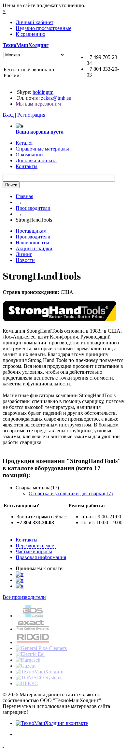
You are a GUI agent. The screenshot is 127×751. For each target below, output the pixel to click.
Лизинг (24, 254)
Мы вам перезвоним (38, 104)
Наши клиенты (32, 242)
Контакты (26, 539)
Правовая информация (41, 557)
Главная (24, 196)
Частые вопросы (34, 551)
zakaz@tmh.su (56, 98)
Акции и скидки (34, 248)
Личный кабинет (34, 22)
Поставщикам (31, 231)
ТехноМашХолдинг (26, 45)
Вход (8, 115)
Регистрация (31, 115)
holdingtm (43, 92)
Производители (33, 208)
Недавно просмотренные (43, 28)
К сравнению (30, 34)
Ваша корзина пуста (40, 132)
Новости (25, 260)
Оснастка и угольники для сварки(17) (71, 493)
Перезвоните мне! (36, 545)
